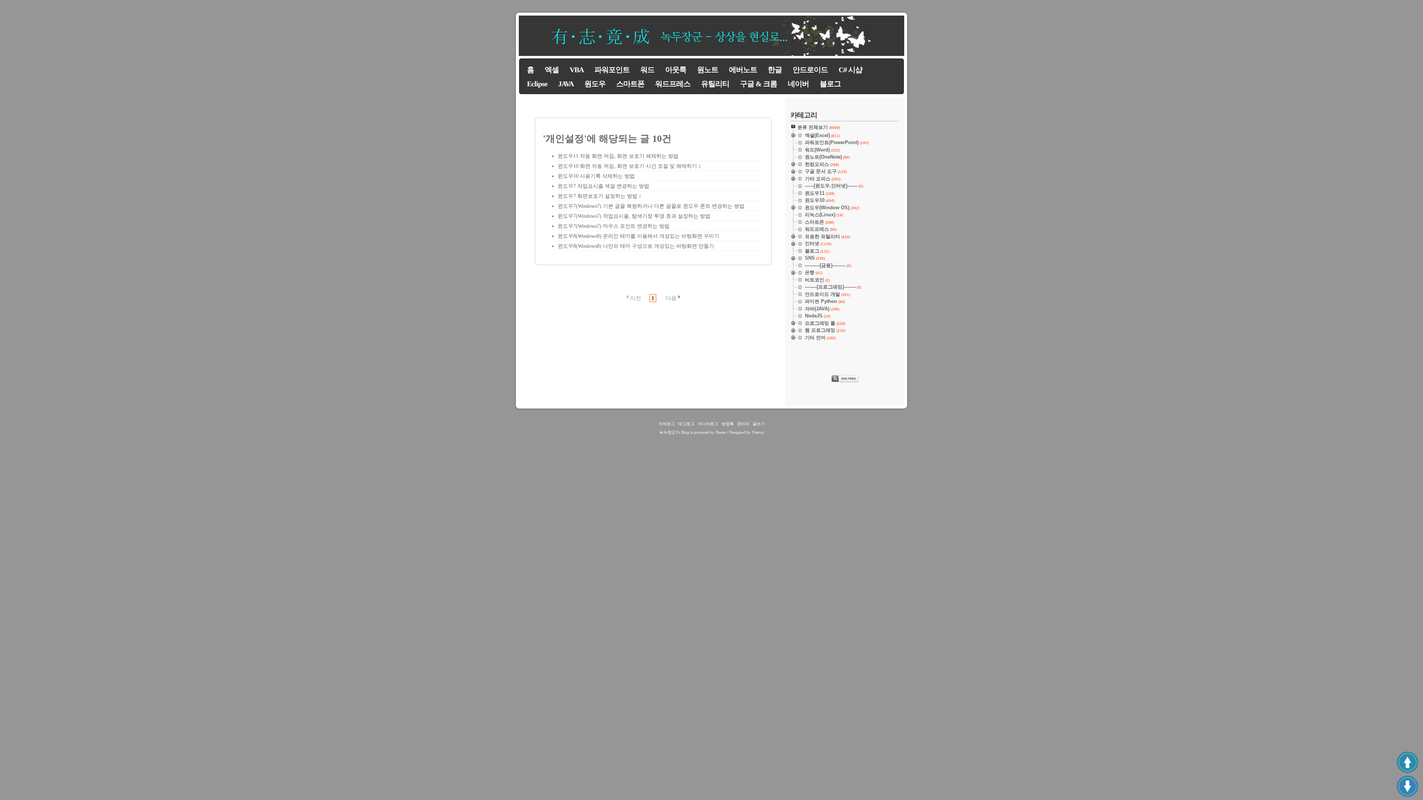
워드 (647, 70)
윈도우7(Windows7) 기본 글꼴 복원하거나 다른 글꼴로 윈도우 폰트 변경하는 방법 (651, 206)
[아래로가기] (1407, 786)
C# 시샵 (850, 70)
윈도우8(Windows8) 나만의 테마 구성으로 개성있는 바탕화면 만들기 (636, 246)
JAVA (566, 84)
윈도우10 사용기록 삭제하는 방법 (596, 176)
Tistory (758, 432)
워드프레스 (672, 84)
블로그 (830, 84)
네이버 (798, 84)
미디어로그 (708, 423)
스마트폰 (630, 84)
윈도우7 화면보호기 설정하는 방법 (597, 196)
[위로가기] (1407, 762)
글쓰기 (759, 423)
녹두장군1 (668, 432)
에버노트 (743, 70)
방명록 (728, 423)
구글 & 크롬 (758, 84)
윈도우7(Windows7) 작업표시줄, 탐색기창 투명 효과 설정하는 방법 (634, 216)
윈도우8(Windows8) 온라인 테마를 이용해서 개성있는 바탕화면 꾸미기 (638, 236)
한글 (775, 70)
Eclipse (537, 84)
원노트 (707, 70)
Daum (721, 432)
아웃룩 (675, 70)
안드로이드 (810, 70)
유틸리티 (715, 84)
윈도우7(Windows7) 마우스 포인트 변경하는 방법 (614, 226)
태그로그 (686, 423)
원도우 (595, 84)
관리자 (743, 423)
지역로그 (667, 423)
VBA (577, 70)
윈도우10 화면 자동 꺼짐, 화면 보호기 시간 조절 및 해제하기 (627, 166)
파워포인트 (612, 70)
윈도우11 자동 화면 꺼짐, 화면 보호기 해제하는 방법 (618, 156)
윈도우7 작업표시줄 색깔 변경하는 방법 (603, 186)
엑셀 (552, 70)
